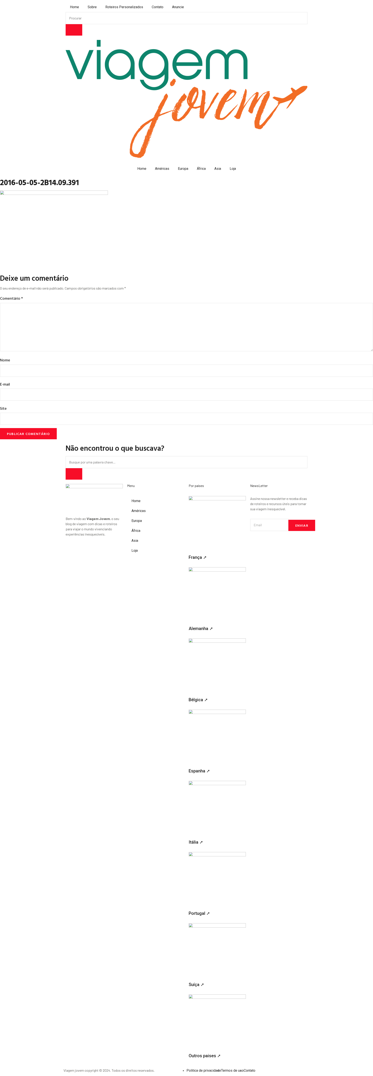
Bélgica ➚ (198, 699)
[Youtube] (94, 549)
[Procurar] (74, 30)
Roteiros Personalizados (124, 7)
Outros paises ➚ (205, 1055)
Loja (233, 169)
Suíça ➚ (196, 984)
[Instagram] (71, 549)
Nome (5, 360)
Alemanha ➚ (201, 628)
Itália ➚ (196, 842)
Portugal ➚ (199, 913)
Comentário (11, 298)
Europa (183, 169)
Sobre (92, 7)
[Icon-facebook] (82, 549)
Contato (157, 7)
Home (74, 7)
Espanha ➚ (199, 771)
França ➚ (198, 557)
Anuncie (178, 7)
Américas (162, 169)
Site (3, 408)
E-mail (5, 384)
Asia (217, 169)
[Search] (74, 474)
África (201, 169)
